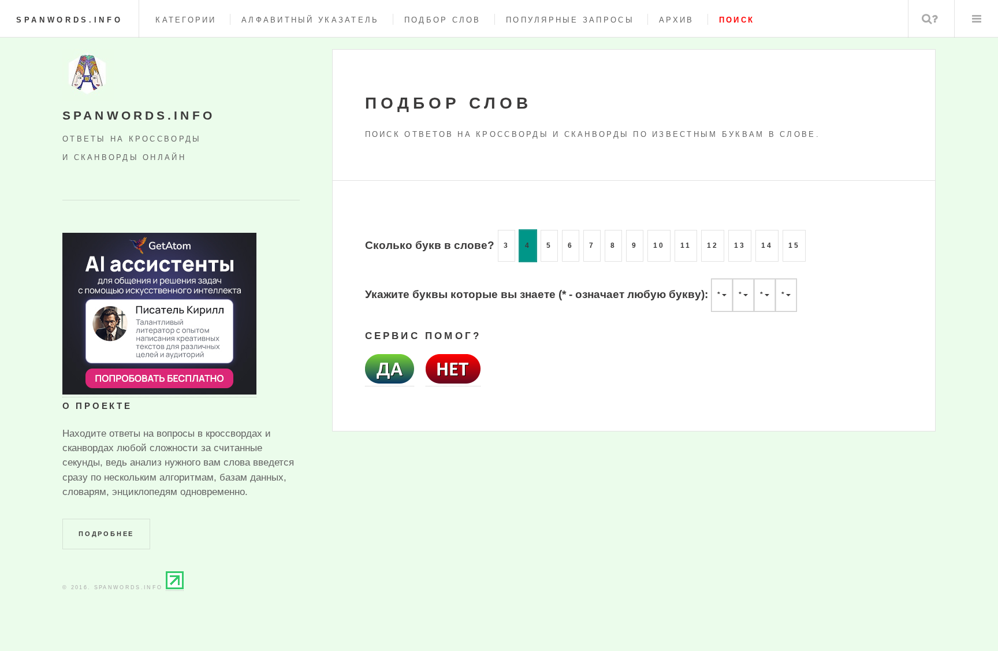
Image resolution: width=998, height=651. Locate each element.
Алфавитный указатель (310, 20)
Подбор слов (442, 20)
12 (712, 245)
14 (767, 245)
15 (794, 245)
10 (659, 245)
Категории (185, 20)
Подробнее (106, 533)
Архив (676, 20)
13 (740, 245)
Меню (976, 19)
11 (685, 245)
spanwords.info (69, 20)
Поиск (930, 19)
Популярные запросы (570, 20)
